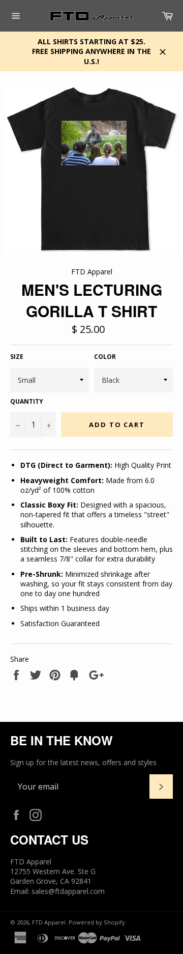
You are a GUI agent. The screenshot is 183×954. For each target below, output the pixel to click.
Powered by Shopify (97, 922)
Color (105, 357)
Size (16, 357)
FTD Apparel (49, 922)
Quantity (26, 402)
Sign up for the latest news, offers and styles (83, 762)
